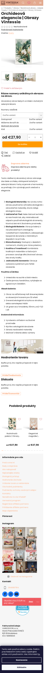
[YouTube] (16, 594)
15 (42, 450)
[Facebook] (5, 594)
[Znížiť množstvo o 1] (29, 137)
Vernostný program (11, 500)
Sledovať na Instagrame (21, 576)
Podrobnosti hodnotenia (12, 29)
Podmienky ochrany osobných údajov (19, 490)
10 (29, 450)
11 (32, 450)
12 (34, 450)
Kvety (11, 33)
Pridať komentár (11, 393)
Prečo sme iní (8, 462)
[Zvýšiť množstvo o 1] (41, 137)
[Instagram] (10, 594)
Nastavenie (21, 660)
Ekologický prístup (10, 476)
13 (37, 450)
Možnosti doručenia (10, 126)
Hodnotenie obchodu (11, 480)
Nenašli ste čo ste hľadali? (14, 497)
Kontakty (6, 493)
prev (2, 423)
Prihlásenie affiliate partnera (15, 507)
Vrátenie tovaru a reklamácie (15, 483)
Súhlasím (21, 667)
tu (39, 654)
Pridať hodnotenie (11, 375)
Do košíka (22, 144)
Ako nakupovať (9, 469)
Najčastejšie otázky (11, 473)
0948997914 (13, 587)
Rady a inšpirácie (10, 466)
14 (40, 450)
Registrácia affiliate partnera (15, 504)
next (42, 423)
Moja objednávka (10, 510)
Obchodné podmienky (12, 486)
